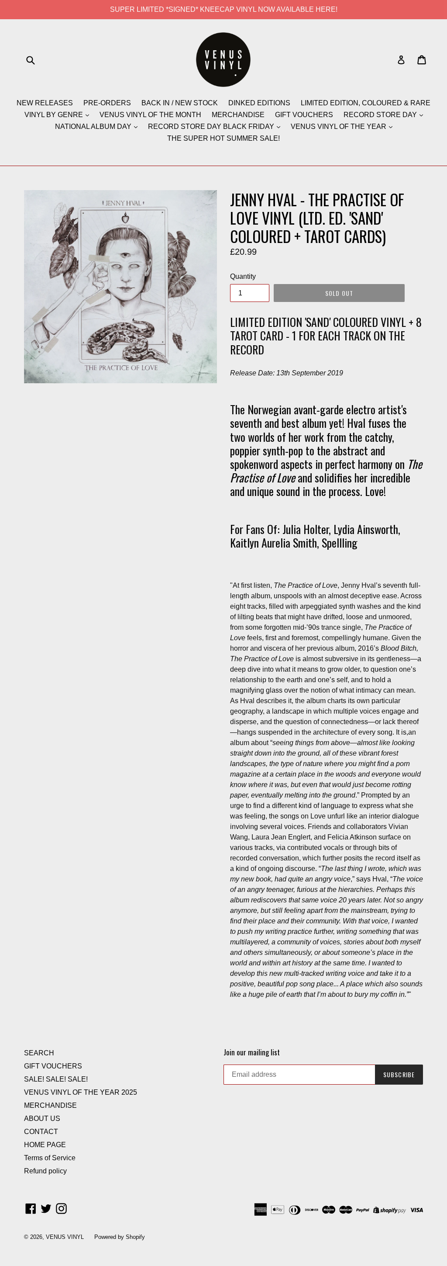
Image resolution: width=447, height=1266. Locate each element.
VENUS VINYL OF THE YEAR (339, 126)
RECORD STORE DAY (381, 114)
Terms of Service (50, 1158)
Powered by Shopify (119, 1237)
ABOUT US (42, 1118)
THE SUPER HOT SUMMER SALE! (223, 138)
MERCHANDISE (238, 114)
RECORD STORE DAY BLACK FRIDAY (212, 126)
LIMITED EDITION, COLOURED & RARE (365, 103)
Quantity (243, 276)
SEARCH (39, 1053)
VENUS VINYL (65, 1237)
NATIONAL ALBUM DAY (94, 126)
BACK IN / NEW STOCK (179, 103)
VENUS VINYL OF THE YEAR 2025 (80, 1092)
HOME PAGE (45, 1144)
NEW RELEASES (45, 103)
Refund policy (45, 1171)
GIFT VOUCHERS (304, 114)
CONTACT (41, 1131)
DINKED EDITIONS (259, 103)
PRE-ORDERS (107, 103)
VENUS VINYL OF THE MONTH (150, 114)
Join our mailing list (252, 1052)
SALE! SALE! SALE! (56, 1079)
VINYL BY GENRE (54, 114)
